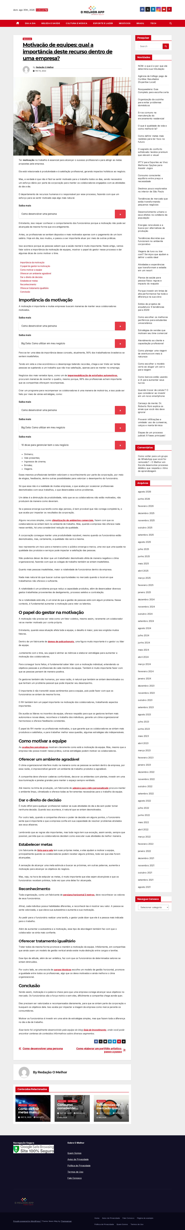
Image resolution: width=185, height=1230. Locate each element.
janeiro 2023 (144, 764)
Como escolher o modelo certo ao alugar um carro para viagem (151, 366)
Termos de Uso (75, 1171)
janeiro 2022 (144, 851)
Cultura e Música (76, 23)
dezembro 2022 (146, 772)
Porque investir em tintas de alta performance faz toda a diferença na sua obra (153, 293)
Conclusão (25, 292)
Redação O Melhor (45, 67)
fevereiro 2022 (145, 844)
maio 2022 (143, 822)
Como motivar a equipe (31, 270)
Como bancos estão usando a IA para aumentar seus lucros (153, 380)
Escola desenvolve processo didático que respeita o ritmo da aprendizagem (153, 468)
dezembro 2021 (146, 858)
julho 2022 (143, 808)
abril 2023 (143, 743)
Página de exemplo (145, 1218)
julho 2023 (143, 721)
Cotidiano (72, 1101)
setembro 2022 (146, 793)
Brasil (140, 23)
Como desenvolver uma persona (43, 1048)
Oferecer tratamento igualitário (34, 288)
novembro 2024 (146, 606)
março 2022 (144, 836)
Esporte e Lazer (103, 23)
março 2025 (144, 578)
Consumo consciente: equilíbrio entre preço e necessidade (150, 178)
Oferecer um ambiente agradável (35, 273)
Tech (153, 23)
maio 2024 (143, 649)
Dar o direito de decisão (31, 277)
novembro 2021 (146, 865)
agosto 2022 (144, 800)
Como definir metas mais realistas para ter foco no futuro (151, 139)
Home (97, 1218)
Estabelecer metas (29, 281)
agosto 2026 (144, 491)
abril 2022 (143, 829)
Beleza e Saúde (50, 23)
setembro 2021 (146, 879)
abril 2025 (143, 570)
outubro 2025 (145, 527)
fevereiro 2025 (145, 585)
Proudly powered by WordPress (27, 1221)
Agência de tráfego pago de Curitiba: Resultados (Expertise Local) (152, 79)
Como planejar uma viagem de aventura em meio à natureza (152, 353)
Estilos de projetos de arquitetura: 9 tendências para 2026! (151, 307)
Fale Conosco (74, 1178)
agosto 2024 (144, 628)
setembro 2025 (146, 534)
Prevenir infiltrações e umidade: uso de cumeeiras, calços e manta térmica (152, 422)
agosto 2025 (144, 542)
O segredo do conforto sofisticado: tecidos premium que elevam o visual (153, 152)
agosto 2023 (144, 714)
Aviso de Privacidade (78, 1159)
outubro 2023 (145, 700)
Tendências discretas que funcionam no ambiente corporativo (151, 241)
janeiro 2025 (144, 592)
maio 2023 (143, 736)
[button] (171, 23)
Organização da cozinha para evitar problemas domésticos (150, 102)
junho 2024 (144, 642)
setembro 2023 (146, 707)
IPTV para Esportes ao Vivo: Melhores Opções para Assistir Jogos (153, 165)
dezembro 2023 (146, 685)
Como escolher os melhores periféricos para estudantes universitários (153, 320)
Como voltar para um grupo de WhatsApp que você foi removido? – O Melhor (153, 459)
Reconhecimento (28, 284)
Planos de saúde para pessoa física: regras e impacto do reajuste (150, 280)
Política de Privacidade (78, 1165)
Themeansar (66, 1221)
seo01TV (40, 1117)
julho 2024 (143, 635)
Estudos (32, 1105)
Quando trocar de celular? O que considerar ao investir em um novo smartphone (153, 393)
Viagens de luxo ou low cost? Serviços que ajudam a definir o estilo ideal (153, 254)
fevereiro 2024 (146, 671)
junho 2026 (144, 498)
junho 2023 (144, 729)
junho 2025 (144, 556)
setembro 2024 (146, 621)
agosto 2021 (144, 887)
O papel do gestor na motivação (35, 266)
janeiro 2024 (144, 678)
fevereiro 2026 (146, 506)
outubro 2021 (145, 872)
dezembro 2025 (146, 513)
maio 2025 (143, 563)
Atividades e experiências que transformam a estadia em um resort (152, 267)
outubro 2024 (145, 613)
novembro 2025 (146, 520)
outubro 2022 (145, 786)
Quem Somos (74, 1153)
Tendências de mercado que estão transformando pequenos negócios (153, 201)
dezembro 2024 (146, 599)
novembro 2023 (146, 693)
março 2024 (144, 664)
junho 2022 (144, 815)
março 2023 (144, 750)
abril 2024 (143, 657)
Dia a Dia (30, 23)
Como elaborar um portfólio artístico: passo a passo (99, 1050)
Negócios (125, 23)
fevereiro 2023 (145, 757)
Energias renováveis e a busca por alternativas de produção (151, 228)
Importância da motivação (32, 262)
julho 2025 (143, 549)
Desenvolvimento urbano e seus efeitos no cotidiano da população (152, 214)
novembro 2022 (146, 779)
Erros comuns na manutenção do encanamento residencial (151, 115)
